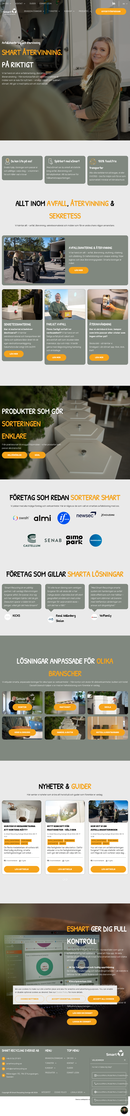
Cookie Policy (62, 992)
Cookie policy (60, 1092)
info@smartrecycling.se (16, 1069)
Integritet (46, 1092)
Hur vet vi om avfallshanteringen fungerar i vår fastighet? (107, 829)
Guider (33, 4)
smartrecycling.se (14, 1063)
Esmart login (45, 4)
